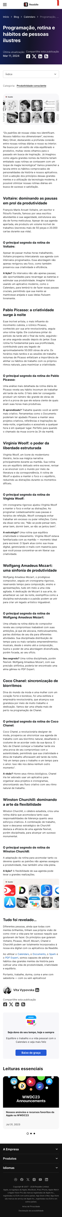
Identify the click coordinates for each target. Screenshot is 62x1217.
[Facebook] (22, 1179)
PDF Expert (11, 957)
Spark (52, 954)
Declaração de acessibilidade (31, 1211)
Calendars (29, 16)
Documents (39, 954)
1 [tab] (27, 1133)
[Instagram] (34, 1179)
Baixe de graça (31, 1052)
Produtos (9, 1158)
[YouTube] (40, 1179)
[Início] (57, 3)
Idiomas (8, 1168)
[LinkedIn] (37, 990)
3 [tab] (34, 1133)
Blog (16, 16)
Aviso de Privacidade (31, 1206)
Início (6, 16)
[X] (28, 1179)
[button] (5, 4)
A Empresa (11, 1149)
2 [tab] (31, 1133)
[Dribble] (15, 1179)
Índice (9, 74)
